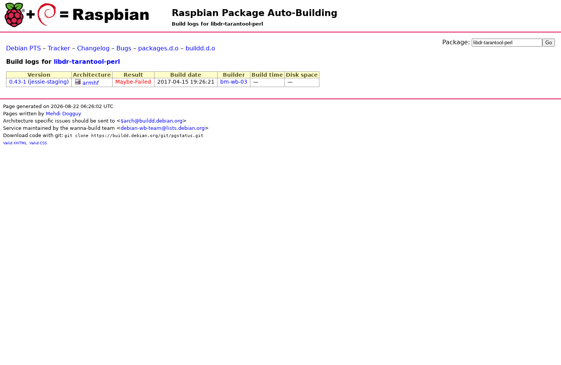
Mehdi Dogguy (63, 113)
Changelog (93, 48)
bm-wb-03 (233, 82)
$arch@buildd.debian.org (151, 121)
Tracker (59, 48)
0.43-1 (17, 82)
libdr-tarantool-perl (87, 61)
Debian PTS (23, 48)
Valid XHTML (15, 143)
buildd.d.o (200, 48)
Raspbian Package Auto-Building (254, 13)
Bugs (123, 48)
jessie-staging (48, 82)
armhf (90, 83)
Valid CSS (38, 143)
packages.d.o (158, 48)
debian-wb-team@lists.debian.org (163, 128)
